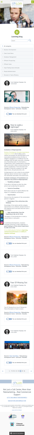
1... (9, 371)
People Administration (10, 71)
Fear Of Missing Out (18, 283)
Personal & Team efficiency (11, 75)
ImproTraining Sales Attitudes (12, 68)
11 (14, 371)
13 (18, 371)
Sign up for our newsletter (17, 400)
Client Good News (9, 53)
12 (16, 371)
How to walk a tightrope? (16, 126)
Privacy (20, 410)
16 (24, 371)
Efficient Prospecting (9, 60)
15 (22, 371)
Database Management (10, 57)
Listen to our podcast (18, 433)
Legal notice (15, 410)
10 (13, 371)
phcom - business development (17, 4)
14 (20, 371)
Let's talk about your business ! (17, 397)
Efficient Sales (8, 64)
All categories (7, 46)
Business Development (10, 49)
